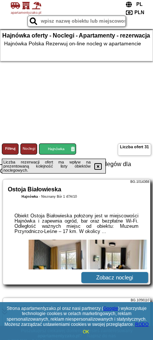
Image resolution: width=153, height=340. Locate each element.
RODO (142, 324)
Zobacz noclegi (114, 277)
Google (110, 308)
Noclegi (29, 148)
